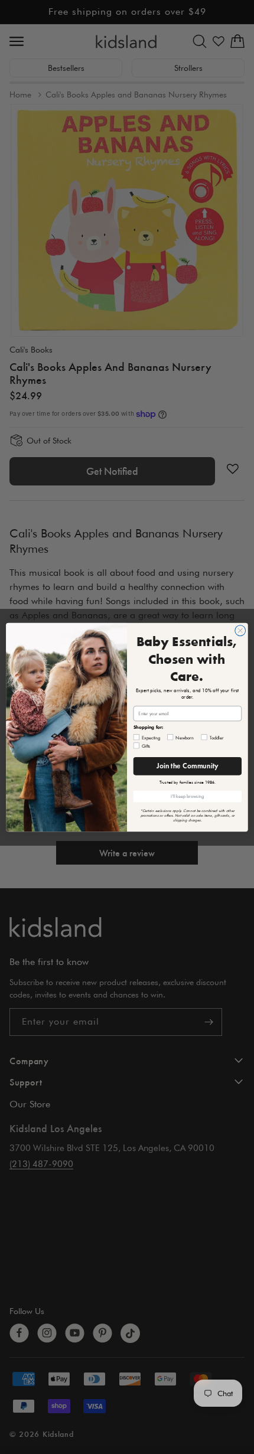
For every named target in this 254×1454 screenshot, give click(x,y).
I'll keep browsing (187, 796)
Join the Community (188, 765)
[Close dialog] (240, 630)
